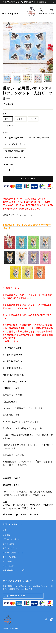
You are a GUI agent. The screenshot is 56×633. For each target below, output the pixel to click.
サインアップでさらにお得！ (19, 580)
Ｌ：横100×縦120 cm (15, 144)
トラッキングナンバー (12, 548)
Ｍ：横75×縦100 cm (39, 137)
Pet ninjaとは (12, 524)
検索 (5, 530)
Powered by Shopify (10, 628)
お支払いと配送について (13, 552)
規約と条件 (7, 561)
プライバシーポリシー (12, 539)
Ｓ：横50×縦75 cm (14, 137)
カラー (5, 114)
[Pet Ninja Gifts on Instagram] (51, 619)
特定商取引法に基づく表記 (14, 570)
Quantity (8, 165)
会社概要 (6, 535)
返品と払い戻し (9, 557)
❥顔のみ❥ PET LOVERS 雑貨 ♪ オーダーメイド (27, 226)
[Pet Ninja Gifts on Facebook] (46, 619)
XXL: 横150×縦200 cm (15, 157)
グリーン (9, 125)
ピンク (33, 119)
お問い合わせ (8, 566)
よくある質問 (8, 543)
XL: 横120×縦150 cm (14, 151)
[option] (28, 47)
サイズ (5, 133)
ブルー (8, 119)
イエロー (21, 119)
